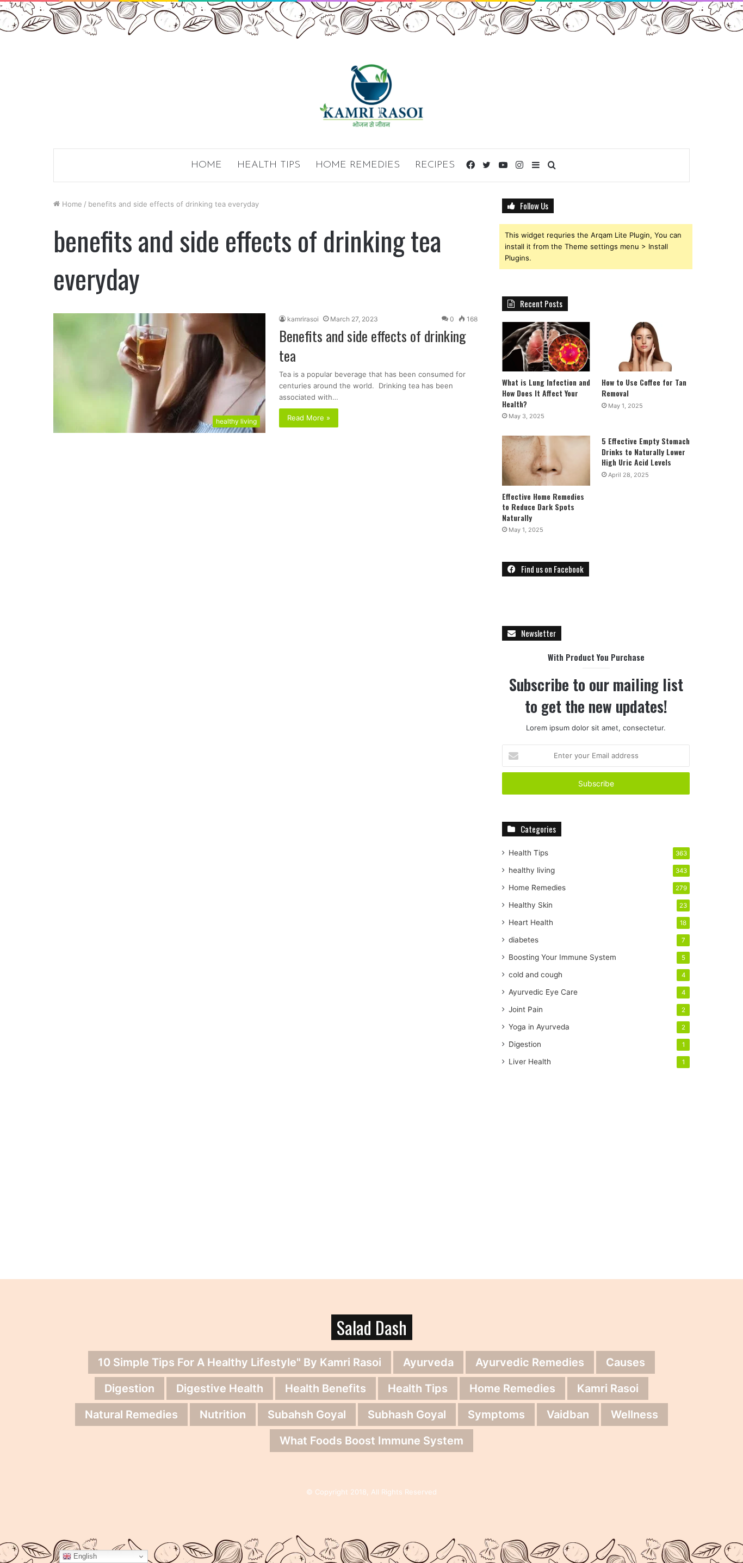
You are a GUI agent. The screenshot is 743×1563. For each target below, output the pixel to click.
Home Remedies (357, 165)
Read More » (308, 417)
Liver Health (530, 1061)
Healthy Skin (531, 905)
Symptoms (496, 1414)
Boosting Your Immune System (562, 957)
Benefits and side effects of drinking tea (372, 345)
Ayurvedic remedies (529, 1362)
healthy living (532, 870)
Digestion (525, 1044)
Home (206, 165)
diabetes (523, 939)
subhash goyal (407, 1414)
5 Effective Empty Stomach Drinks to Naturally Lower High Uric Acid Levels (646, 451)
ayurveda (428, 1362)
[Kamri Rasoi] (371, 95)
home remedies (512, 1388)
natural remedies (131, 1414)
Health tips (418, 1388)
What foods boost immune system (371, 1440)
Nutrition (223, 1414)
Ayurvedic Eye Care (543, 992)
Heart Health (531, 922)
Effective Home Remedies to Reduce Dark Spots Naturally (543, 507)
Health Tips (268, 165)
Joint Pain (526, 1009)
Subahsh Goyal (307, 1414)
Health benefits (325, 1388)
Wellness (634, 1414)
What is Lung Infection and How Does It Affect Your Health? (546, 392)
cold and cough (535, 974)
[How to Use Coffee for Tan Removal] (646, 346)
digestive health (219, 1388)
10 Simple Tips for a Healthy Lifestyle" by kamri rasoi (239, 1362)
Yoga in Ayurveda (539, 1026)
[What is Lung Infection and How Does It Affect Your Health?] (546, 346)
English (84, 1556)
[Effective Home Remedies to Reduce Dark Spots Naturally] (546, 460)
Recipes (435, 165)
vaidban (568, 1414)
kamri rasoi (608, 1388)
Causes (625, 1362)
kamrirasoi (303, 319)
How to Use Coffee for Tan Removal (644, 387)
